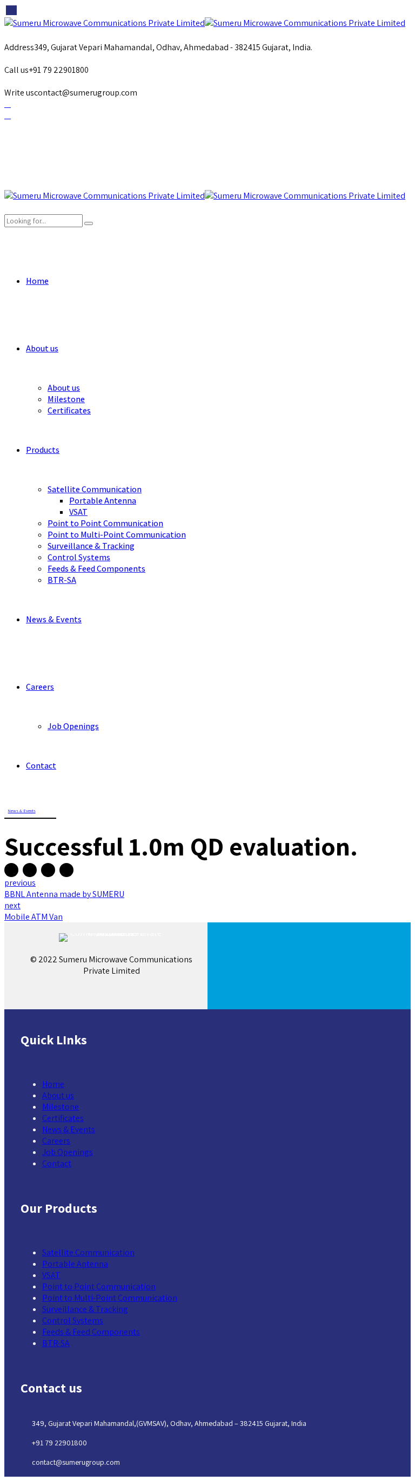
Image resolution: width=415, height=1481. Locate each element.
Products (42, 450)
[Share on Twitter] (30, 870)
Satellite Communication (95, 489)
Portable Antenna (102, 500)
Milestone (66, 399)
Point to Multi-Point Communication (117, 534)
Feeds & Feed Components (96, 568)
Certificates (69, 410)
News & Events (54, 619)
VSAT (78, 512)
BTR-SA (62, 580)
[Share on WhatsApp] (66, 870)
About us (42, 348)
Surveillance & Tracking (91, 546)
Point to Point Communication (105, 523)
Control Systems (79, 557)
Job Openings (73, 726)
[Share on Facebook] (11, 870)
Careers (40, 686)
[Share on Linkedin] (48, 870)
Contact (41, 765)
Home (37, 281)
